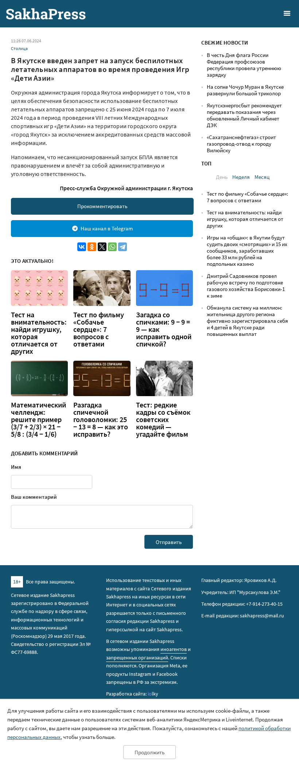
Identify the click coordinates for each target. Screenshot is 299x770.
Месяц (262, 176)
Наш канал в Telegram (107, 228)
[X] (102, 246)
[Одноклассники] (92, 246)
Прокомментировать (102, 206)
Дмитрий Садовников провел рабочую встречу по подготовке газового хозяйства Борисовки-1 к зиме (246, 285)
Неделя (241, 176)
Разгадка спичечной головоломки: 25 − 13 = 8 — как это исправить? (100, 419)
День (222, 176)
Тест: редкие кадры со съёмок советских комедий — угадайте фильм (163, 419)
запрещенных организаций (137, 657)
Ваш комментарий (34, 496)
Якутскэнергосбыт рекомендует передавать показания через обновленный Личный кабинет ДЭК (244, 115)
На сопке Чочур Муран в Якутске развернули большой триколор (245, 90)
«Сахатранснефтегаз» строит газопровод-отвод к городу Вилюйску (241, 144)
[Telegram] (122, 246)
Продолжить (149, 752)
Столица (19, 48)
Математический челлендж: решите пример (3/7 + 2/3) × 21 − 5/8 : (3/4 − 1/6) (38, 419)
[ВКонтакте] (81, 246)
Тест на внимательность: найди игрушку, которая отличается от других (39, 333)
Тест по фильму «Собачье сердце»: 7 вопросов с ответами (98, 329)
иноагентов (173, 649)
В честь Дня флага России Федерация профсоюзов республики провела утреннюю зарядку (244, 64)
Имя (16, 466)
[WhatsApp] (112, 246)
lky (153, 693)
